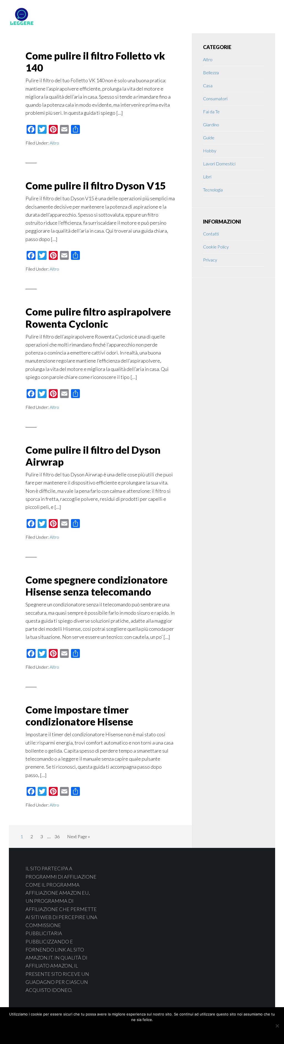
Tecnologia (213, 189)
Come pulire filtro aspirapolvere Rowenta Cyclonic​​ (98, 318)
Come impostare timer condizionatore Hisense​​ (79, 716)
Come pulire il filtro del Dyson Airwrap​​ (93, 456)
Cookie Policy (216, 246)
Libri (207, 176)
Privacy (210, 259)
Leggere (53, 16)
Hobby (209, 150)
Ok (122, 1031)
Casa (207, 85)
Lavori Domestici (219, 163)
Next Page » (78, 837)
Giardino (211, 124)
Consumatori (215, 98)
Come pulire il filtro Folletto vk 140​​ (95, 62)
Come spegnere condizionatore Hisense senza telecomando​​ (97, 586)
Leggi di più (156, 1031)
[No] (277, 1025)
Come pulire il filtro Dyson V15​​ (96, 185)
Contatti (211, 233)
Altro (54, 142)
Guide (208, 137)
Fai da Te (211, 111)
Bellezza (211, 72)
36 (58, 836)
